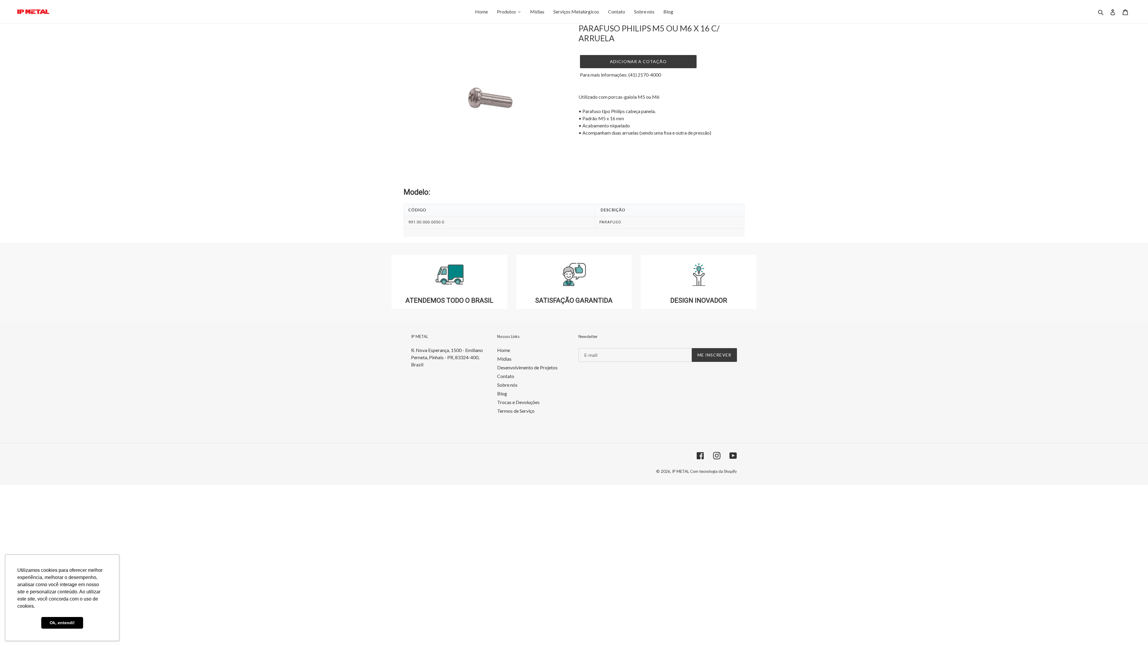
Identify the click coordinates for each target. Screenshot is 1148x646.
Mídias (504, 359)
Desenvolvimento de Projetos (527, 367)
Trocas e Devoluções (518, 402)
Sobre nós (507, 385)
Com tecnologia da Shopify (713, 471)
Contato (505, 376)
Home (503, 350)
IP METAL (681, 471)
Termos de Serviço (516, 411)
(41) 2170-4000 (644, 74)
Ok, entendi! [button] (62, 622)
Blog (502, 393)
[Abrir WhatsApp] (1133, 631)
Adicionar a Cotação (638, 61)
